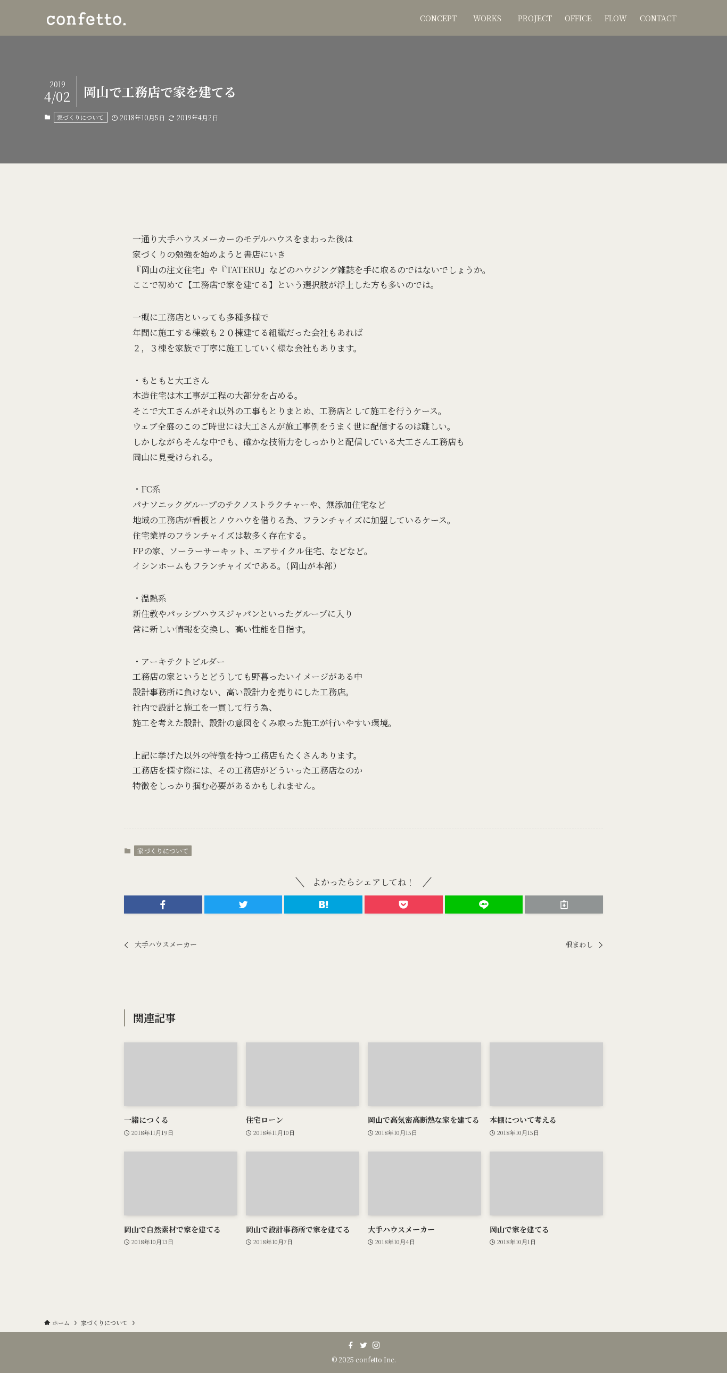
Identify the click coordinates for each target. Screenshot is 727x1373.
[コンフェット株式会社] (85, 18)
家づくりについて (80, 117)
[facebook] (351, 1345)
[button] (163, 904)
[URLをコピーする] (564, 904)
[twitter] (363, 1345)
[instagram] (376, 1345)
